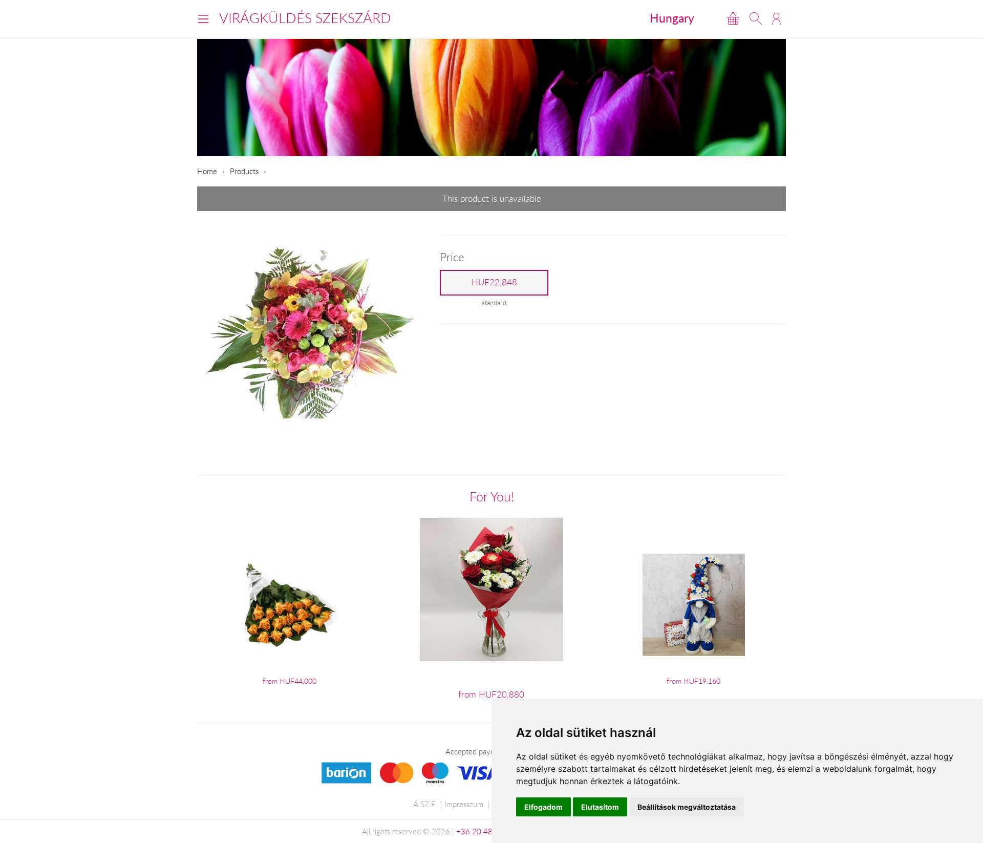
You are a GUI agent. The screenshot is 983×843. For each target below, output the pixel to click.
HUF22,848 (494, 282)
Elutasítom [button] (600, 807)
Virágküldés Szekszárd (305, 18)
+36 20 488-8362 (487, 831)
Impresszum (463, 804)
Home (207, 171)
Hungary (672, 18)
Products (244, 171)
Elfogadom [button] (543, 807)
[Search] (756, 18)
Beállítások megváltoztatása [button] (686, 807)
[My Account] (776, 18)
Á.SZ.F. (424, 804)
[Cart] (733, 18)
